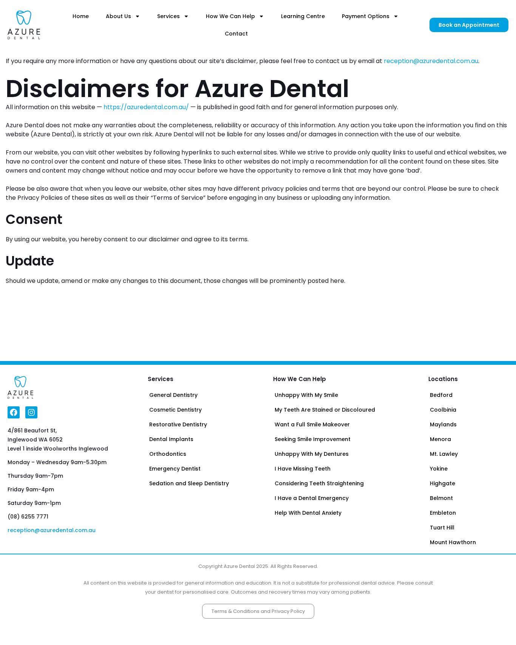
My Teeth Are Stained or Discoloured (325, 410)
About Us (118, 16)
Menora (440, 439)
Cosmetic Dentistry (175, 410)
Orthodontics (167, 454)
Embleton (443, 513)
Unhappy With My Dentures (312, 454)
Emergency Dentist (175, 468)
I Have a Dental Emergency (312, 498)
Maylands (443, 424)
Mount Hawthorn (453, 542)
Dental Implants (171, 439)
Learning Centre (303, 16)
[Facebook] (14, 412)
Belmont (441, 498)
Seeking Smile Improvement (313, 439)
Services (168, 16)
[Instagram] (31, 412)
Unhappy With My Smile (306, 395)
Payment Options (365, 16)
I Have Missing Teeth (303, 468)
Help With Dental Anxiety (308, 513)
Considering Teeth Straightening (319, 483)
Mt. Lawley (444, 454)
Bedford (441, 395)
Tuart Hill (442, 527)
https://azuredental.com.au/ (146, 107)
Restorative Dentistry (178, 424)
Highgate (442, 483)
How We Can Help (230, 16)
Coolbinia (443, 410)
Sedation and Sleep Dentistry (189, 483)
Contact (236, 33)
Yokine (439, 468)
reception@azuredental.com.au (431, 61)
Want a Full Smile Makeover (312, 424)
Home (81, 16)
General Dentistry (173, 395)
